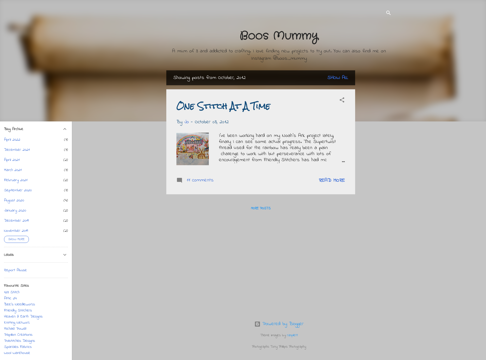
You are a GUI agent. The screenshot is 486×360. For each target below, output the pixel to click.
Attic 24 (10, 298)
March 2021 (13, 170)
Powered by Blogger (281, 324)
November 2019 (16, 231)
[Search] (389, 14)
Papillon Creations (18, 335)
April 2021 (11, 160)
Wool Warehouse (17, 353)
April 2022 (12, 140)
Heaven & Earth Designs (23, 316)
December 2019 (16, 221)
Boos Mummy (279, 36)
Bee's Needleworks (19, 304)
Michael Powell (15, 329)
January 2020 (15, 210)
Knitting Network (17, 323)
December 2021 (17, 150)
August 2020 (14, 200)
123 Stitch (11, 292)
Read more (332, 180)
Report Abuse (15, 270)
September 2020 (18, 190)
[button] (342, 101)
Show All (338, 77)
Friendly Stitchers (18, 310)
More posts (261, 208)
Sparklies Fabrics (18, 347)
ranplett (292, 335)
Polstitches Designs (19, 341)
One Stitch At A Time (223, 106)
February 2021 (15, 180)
